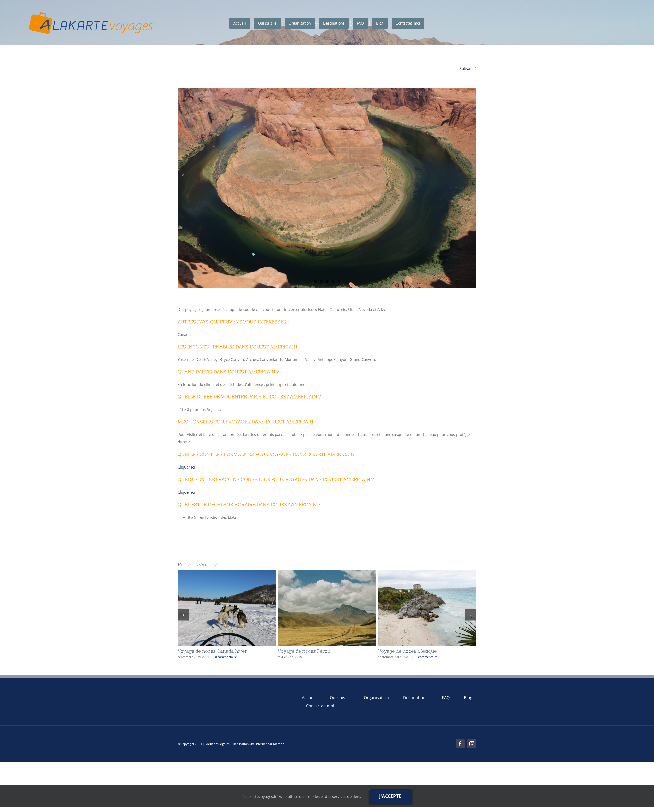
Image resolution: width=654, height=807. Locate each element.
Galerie (237, 608)
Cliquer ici (186, 467)
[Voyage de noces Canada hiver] (327, 608)
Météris (278, 744)
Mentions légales (217, 744)
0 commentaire (226, 656)
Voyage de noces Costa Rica (216, 608)
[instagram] (471, 743)
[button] (183, 614)
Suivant (466, 68)
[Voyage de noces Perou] (427, 608)
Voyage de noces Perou (416, 608)
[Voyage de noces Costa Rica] (227, 608)
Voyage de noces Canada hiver (316, 608)
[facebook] (460, 743)
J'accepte (390, 796)
